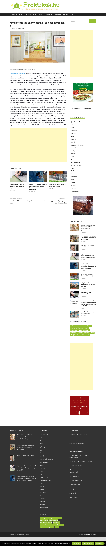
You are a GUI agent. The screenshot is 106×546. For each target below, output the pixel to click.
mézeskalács (86, 330)
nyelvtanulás (73, 332)
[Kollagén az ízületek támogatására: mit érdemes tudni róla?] (74, 283)
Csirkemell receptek (75, 466)
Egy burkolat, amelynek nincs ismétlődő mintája (57, 185)
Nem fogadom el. (88, 543)
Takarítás (58, 14)
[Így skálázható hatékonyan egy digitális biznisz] (74, 312)
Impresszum (73, 439)
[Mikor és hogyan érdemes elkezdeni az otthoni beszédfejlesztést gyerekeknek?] (74, 225)
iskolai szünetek (74, 328)
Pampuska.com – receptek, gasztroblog (81, 461)
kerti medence (73, 330)
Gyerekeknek (74, 148)
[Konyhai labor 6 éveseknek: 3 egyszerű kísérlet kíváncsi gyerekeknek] (74, 236)
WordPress (87, 534)
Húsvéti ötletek (87, 325)
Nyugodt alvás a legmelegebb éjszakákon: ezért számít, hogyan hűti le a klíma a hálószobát (38, 187)
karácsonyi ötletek (83, 328)
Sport (72, 179)
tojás (71, 334)
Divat (72, 128)
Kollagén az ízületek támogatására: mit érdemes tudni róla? (88, 284)
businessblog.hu (74, 497)
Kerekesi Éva (21, 28)
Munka (72, 171)
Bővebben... (99, 543)
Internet (73, 153)
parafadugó (86, 332)
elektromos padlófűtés (18, 73)
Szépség (72, 182)
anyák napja (73, 325)
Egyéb (72, 136)
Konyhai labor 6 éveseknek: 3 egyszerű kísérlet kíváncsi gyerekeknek (88, 237)
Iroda (72, 156)
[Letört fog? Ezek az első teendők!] (74, 245)
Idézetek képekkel (75, 476)
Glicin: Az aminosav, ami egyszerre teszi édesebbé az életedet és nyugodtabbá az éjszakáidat (88, 303)
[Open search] (96, 14)
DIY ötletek (73, 130)
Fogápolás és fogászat (76, 145)
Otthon (65, 14)
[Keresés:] (83, 21)
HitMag (94, 534)
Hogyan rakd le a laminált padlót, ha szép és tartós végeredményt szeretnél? (17, 186)
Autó (71, 125)
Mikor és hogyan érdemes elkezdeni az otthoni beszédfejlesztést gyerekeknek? (88, 227)
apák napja (80, 325)
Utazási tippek (74, 191)
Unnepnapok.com (75, 484)
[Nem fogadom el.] (104, 543)
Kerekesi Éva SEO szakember (78, 435)
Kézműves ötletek (16, 14)
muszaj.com (73, 489)
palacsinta (80, 332)
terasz (92, 332)
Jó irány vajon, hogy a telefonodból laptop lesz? (87, 292)
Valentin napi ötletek (79, 334)
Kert (72, 14)
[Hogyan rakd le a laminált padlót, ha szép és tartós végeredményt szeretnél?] (18, 177)
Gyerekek (49, 14)
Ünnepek (73, 188)
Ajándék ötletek (75, 122)
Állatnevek (73, 493)
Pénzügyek (73, 176)
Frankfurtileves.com (76, 480)
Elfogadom (77, 543)
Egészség (73, 133)
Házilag (72, 151)
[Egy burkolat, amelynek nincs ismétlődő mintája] (58, 177)
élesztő (87, 334)
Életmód (41, 14)
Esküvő (72, 142)
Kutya (72, 168)
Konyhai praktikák (30, 14)
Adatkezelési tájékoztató (77, 443)
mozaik (80, 330)
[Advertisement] (38, 145)
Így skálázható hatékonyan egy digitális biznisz (88, 312)
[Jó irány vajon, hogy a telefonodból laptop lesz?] (74, 292)
